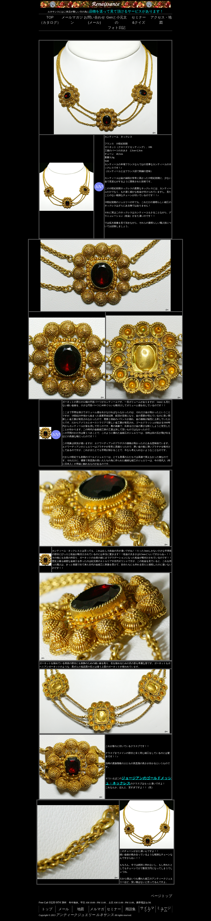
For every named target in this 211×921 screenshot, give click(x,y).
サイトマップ (147, 909)
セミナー (114, 909)
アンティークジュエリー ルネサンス (85, 915)
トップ (47, 909)
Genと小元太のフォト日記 (116, 22)
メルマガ (97, 909)
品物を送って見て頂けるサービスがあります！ (126, 11)
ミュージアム (164, 909)
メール (63, 909)
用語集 (130, 909)
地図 (80, 909)
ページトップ (161, 896)
